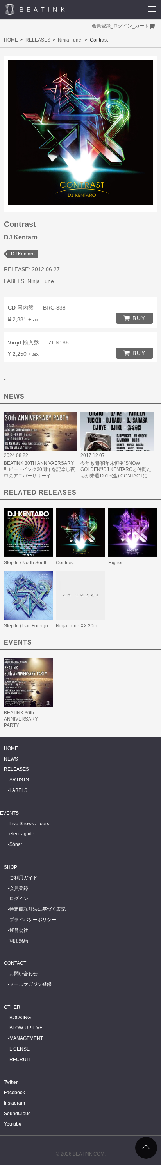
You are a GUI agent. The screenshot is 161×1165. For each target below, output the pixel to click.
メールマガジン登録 (30, 984)
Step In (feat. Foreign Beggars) (36, 626)
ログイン (122, 26)
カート (142, 26)
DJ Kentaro (23, 254)
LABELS (18, 790)
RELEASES (37, 40)
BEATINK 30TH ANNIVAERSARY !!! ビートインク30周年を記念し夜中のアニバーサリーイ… (39, 469)
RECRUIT (19, 1059)
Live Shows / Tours (29, 823)
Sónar (15, 844)
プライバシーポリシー (32, 919)
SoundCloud (17, 1113)
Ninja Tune (69, 40)
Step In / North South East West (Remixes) (48, 562)
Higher (115, 562)
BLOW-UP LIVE (26, 1028)
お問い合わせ (23, 974)
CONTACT (15, 963)
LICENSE (19, 1049)
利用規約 (18, 941)
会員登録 (101, 26)
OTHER (12, 1007)
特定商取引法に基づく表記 (37, 909)
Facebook (14, 1092)
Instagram (14, 1103)
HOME (11, 40)
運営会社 (18, 930)
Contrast (65, 562)
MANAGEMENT (26, 1038)
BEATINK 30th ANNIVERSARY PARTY (21, 719)
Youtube (12, 1124)
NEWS (11, 759)
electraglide (21, 834)
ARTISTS (19, 780)
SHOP (10, 867)
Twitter (11, 1082)
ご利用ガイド (23, 878)
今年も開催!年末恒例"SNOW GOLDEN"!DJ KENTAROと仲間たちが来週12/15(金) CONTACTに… (116, 469)
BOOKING (20, 1017)
